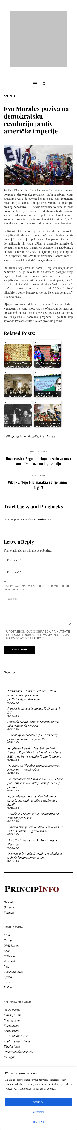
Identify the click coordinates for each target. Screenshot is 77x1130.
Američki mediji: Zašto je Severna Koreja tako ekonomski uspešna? (33, 676)
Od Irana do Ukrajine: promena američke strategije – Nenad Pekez (33, 720)
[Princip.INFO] (38, 15)
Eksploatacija (12, 998)
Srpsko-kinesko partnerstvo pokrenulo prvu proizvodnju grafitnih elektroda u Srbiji (32, 752)
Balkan (8, 939)
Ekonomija (10, 1042)
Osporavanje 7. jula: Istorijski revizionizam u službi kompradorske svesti (34, 807)
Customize (38, 1112)
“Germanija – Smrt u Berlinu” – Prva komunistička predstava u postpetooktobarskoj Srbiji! (31, 647)
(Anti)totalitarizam (16, 988)
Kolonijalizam (12, 972)
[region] (38, 1098)
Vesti (7, 1031)
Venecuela (10, 913)
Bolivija (33, 388)
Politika (9, 48)
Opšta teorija (12, 962)
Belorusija (10, 908)
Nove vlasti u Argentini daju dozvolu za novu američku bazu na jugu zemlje (38, 412)
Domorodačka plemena (18, 1003)
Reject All (38, 1122)
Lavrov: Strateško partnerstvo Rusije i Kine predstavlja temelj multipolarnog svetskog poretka (35, 735)
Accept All (38, 1101)
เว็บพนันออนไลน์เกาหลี (36, 471)
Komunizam (11, 983)
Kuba (7, 903)
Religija (8, 1057)
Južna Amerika (13, 923)
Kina (7, 887)
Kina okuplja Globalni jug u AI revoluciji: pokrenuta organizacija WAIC (33, 689)
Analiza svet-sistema (17, 993)
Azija (7, 934)
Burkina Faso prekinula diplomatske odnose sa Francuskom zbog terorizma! (35, 781)
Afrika (8, 929)
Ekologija (9, 1009)
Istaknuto (10, 1052)
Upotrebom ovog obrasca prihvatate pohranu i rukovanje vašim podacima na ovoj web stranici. (38, 587)
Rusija (8, 892)
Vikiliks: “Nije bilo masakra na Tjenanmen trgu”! (38, 436)
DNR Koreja (11, 897)
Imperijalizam (12, 967)
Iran (6, 918)
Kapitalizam (11, 977)
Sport (7, 1063)
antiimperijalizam (15, 388)
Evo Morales (47, 388)
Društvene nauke (14, 1047)
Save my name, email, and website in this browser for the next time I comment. (37, 539)
